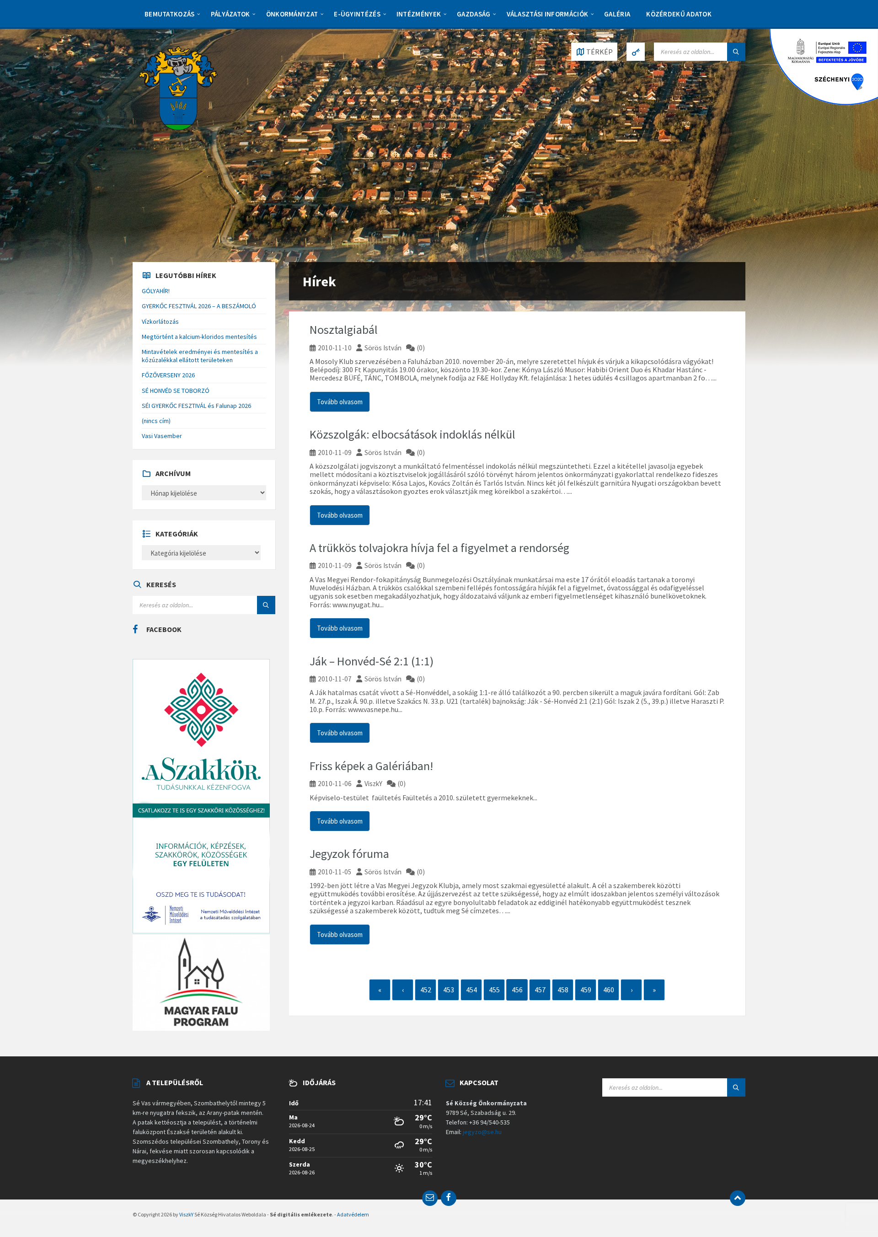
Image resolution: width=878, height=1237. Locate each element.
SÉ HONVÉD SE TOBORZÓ (175, 390)
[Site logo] (178, 87)
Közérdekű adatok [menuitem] (679, 14)
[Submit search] (736, 52)
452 (425, 989)
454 (471, 989)
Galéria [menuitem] (617, 14)
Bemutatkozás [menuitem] (170, 14)
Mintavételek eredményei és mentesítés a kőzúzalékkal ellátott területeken (200, 356)
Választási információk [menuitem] (548, 14)
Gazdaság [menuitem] (473, 14)
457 (540, 989)
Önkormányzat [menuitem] (292, 14)
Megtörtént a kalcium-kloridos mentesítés (199, 336)
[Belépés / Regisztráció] (635, 52)
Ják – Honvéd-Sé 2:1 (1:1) (372, 661)
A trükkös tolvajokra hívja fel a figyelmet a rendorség (439, 547)
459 (585, 989)
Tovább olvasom (340, 401)
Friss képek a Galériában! (371, 765)
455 (494, 989)
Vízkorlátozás (160, 321)
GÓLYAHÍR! (156, 291)
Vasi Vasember (162, 436)
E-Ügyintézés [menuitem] (357, 14)
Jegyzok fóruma (349, 853)
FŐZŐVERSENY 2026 (168, 375)
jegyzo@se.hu (482, 1132)
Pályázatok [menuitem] (230, 14)
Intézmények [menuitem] (418, 14)
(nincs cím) (156, 421)
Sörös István (383, 347)
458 (562, 989)
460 (608, 989)
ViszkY (373, 783)
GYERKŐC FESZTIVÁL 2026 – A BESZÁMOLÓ (199, 306)
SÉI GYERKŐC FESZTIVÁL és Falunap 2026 (196, 406)
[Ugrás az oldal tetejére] (737, 1198)
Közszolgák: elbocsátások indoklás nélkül (412, 434)
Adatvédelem (353, 1214)
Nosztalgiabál (344, 329)
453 (448, 989)
